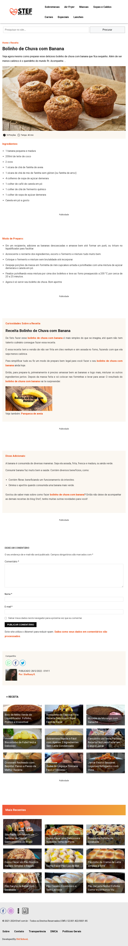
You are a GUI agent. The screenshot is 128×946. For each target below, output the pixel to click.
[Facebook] (15, 662)
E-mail (8, 606)
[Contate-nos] (25, 910)
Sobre (6, 931)
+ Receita (12, 696)
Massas (84, 6)
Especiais (63, 17)
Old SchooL (22, 939)
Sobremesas (52, 6)
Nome (8, 594)
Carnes (49, 17)
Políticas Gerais (71, 931)
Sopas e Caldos (102, 6)
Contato (19, 931)
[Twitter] (22, 662)
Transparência (37, 931)
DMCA (54, 931)
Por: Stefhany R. (27, 674)
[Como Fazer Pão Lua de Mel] (64, 858)
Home (5, 42)
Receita (14, 42)
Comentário (12, 561)
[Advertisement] (64, 223)
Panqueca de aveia (32, 413)
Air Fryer (69, 6)
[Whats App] (8, 662)
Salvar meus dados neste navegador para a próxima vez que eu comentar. (45, 618)
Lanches (78, 17)
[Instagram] (10, 910)
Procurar (107, 29)
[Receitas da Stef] (20, 11)
